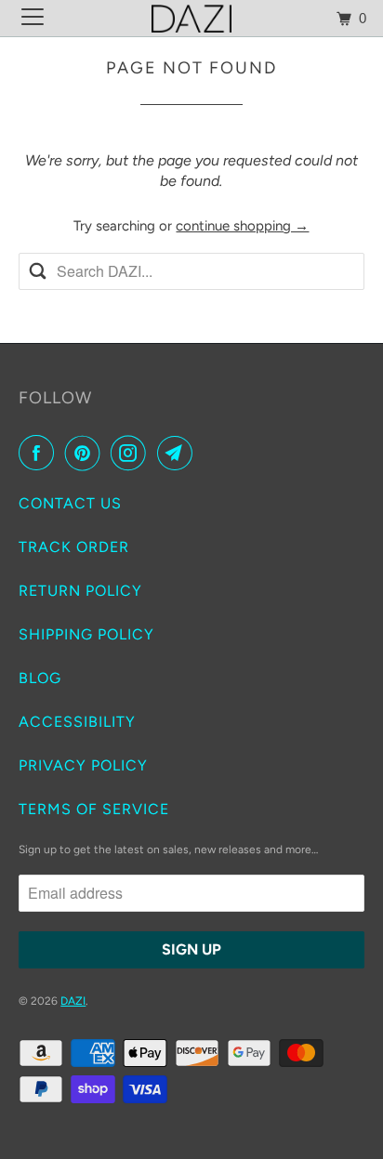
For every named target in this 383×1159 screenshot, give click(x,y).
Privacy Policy (83, 765)
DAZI (73, 1001)
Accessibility (77, 722)
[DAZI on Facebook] (40, 452)
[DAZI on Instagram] (132, 452)
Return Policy (80, 590)
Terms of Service (94, 809)
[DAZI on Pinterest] (86, 452)
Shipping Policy (86, 634)
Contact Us (70, 503)
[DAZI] (191, 18)
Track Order (74, 547)
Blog (40, 678)
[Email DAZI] (178, 452)
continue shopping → (242, 225)
